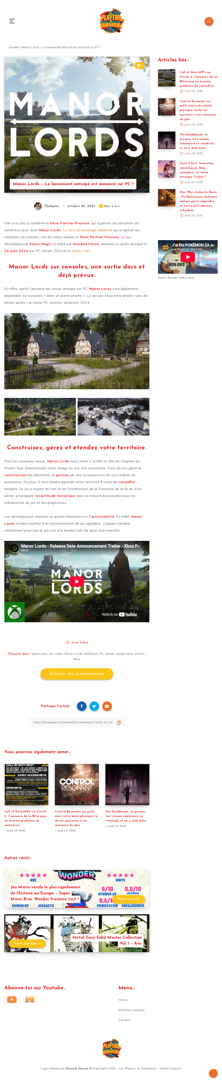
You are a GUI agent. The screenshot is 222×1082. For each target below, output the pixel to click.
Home (123, 1000)
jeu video (56, 654)
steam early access (130, 654)
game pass (40, 654)
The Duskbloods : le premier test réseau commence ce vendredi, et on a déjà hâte (125, 816)
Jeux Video (80, 642)
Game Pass (81, 251)
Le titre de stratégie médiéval (87, 230)
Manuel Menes (77, 1068)
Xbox (76, 659)
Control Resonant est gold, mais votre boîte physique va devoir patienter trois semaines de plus (198, 110)
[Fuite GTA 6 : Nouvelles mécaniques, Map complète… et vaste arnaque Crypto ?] (166, 169)
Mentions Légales (132, 1010)
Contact (124, 1020)
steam (109, 654)
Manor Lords (74, 654)
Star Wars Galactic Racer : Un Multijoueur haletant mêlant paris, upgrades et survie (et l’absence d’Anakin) (199, 201)
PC (101, 654)
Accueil (14, 47)
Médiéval (91, 654)
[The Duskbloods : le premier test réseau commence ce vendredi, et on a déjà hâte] (166, 140)
